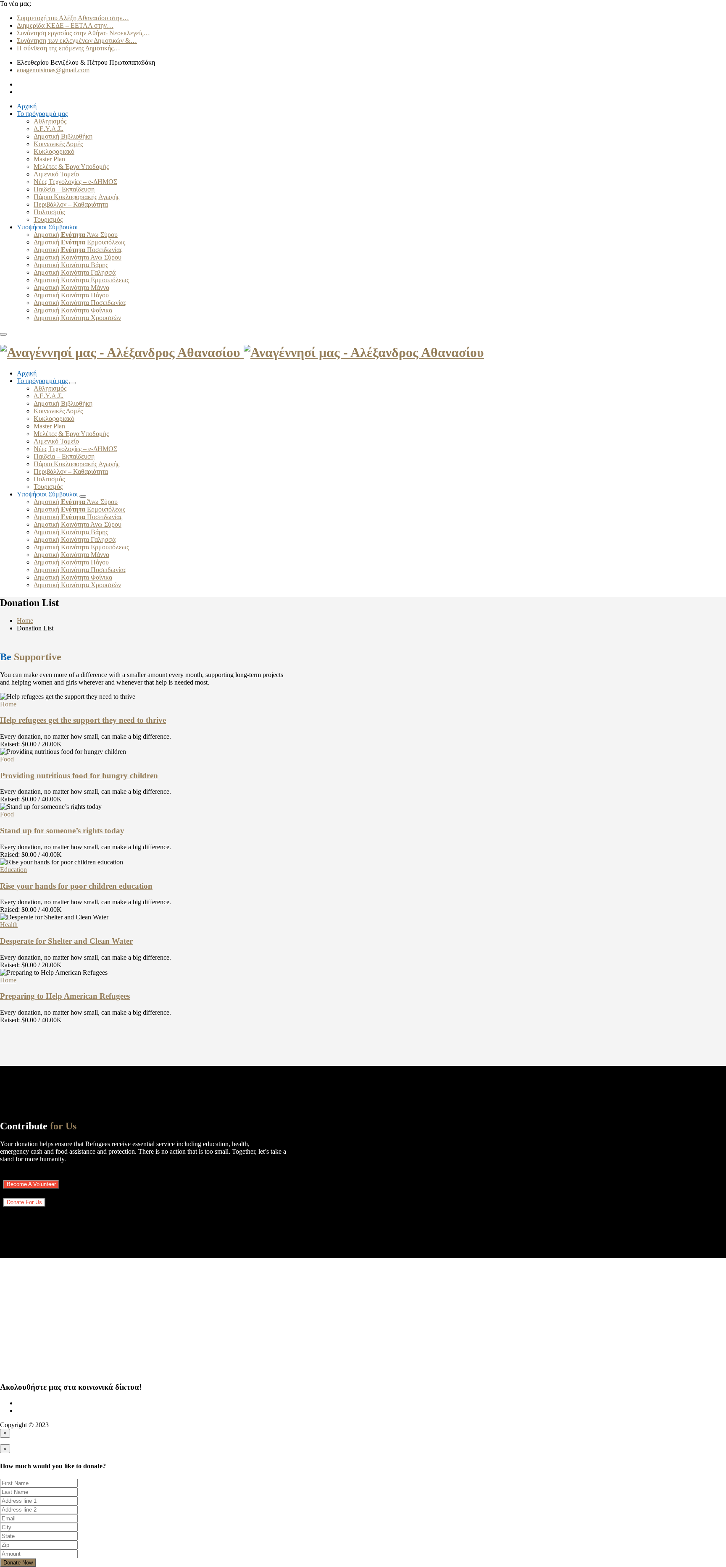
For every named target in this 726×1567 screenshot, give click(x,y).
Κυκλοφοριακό (54, 151)
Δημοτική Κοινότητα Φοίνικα (73, 310)
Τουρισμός (48, 219)
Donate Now (18, 1562)
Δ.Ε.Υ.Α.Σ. (48, 128)
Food (7, 759)
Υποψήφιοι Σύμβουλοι (47, 227)
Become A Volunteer (31, 1184)
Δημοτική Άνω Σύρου (76, 234)
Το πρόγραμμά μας (42, 113)
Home (25, 620)
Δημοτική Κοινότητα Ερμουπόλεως (81, 279)
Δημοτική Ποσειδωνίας (78, 249)
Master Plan (49, 159)
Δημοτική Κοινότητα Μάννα (71, 287)
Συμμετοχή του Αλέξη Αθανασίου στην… (73, 17)
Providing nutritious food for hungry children (79, 775)
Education (13, 869)
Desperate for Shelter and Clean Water (66, 941)
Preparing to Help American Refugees (65, 996)
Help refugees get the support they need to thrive (83, 720)
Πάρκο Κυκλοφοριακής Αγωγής (76, 196)
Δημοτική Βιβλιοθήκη (63, 136)
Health (9, 924)
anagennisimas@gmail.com (53, 69)
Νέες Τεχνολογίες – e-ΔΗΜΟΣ (75, 181)
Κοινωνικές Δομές (58, 143)
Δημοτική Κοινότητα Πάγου (71, 295)
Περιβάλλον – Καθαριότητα (71, 204)
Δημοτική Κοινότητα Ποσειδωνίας (80, 302)
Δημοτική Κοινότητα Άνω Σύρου (77, 257)
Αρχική (27, 106)
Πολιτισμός (49, 211)
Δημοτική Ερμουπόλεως (79, 242)
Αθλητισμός (50, 121)
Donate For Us (24, 1202)
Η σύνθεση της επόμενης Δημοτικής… (68, 48)
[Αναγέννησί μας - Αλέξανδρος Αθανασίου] (242, 352)
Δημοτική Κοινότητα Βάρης (71, 264)
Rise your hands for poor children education (76, 886)
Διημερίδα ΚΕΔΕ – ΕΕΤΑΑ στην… (65, 25)
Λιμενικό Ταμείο (56, 174)
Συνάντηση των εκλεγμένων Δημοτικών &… (77, 40)
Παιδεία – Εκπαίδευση (64, 189)
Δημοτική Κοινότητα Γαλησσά (75, 272)
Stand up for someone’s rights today (62, 830)
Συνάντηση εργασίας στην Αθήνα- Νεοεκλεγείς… (83, 33)
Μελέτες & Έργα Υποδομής (71, 166)
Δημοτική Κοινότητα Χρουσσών (77, 317)
